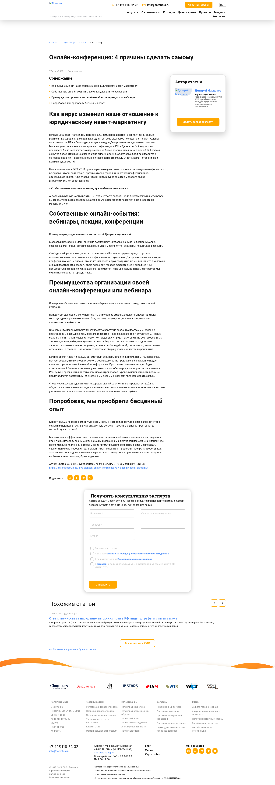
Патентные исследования (134, 722)
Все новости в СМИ (137, 643)
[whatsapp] (90, 477)
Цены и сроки (187, 12)
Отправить (102, 584)
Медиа (218, 12)
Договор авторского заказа (171, 723)
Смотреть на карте (103, 752)
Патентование (129, 702)
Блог (148, 745)
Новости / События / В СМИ (65, 711)
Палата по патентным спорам (207, 719)
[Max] (188, 751)
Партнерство (57, 727)
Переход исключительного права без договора (171, 729)
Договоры (162, 702)
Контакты (219, 16)
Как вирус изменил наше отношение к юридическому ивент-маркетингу (94, 85)
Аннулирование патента (134, 726)
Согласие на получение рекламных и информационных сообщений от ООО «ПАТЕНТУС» (137, 778)
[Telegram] (208, 751)
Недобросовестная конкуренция (202, 729)
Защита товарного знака (205, 707)
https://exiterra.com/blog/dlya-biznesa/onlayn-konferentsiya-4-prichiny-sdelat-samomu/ (98, 467)
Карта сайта (152, 754)
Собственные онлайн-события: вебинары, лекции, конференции (89, 91)
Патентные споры (130, 731)
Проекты (205, 12)
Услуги (54, 723)
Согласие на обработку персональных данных (117, 767)
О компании (149, 12)
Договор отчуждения (168, 711)
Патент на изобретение (133, 707)
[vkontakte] (70, 477)
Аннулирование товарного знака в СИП (206, 713)
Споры (195, 702)
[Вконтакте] (195, 751)
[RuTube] (201, 751)
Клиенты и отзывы (61, 719)
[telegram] (83, 477)
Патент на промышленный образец (135, 713)
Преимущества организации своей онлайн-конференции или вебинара (93, 97)
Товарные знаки (95, 702)
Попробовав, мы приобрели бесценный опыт (78, 103)
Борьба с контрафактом (205, 723)
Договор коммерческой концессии (169, 717)
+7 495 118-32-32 (63, 746)
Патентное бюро (59, 702)
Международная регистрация (101, 731)
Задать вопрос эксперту (198, 121)
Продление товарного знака (101, 715)
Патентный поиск (130, 718)
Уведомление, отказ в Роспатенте (97, 721)
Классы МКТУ (93, 726)
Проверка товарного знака (100, 711)
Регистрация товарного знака (102, 707)
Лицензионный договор (169, 707)
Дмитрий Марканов (208, 90)
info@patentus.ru (59, 751)
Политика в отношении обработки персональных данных (123, 770)
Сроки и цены (58, 715)
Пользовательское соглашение (110, 774)
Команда (169, 12)
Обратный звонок (198, 4)
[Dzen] (215, 751)
